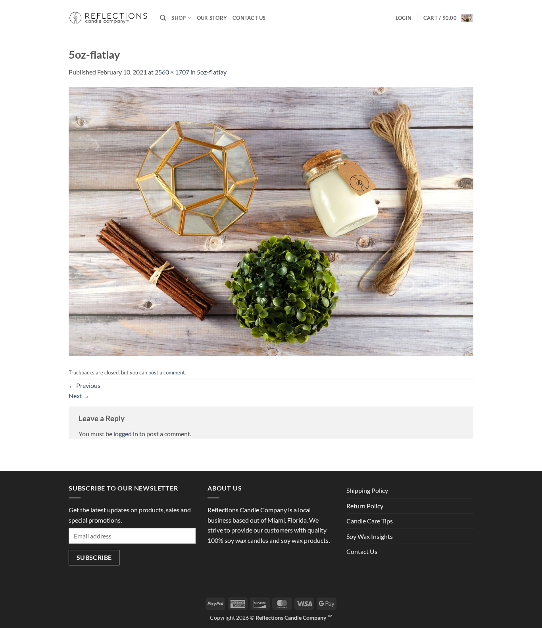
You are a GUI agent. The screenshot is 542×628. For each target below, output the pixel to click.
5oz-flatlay (212, 72)
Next (79, 395)
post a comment (166, 372)
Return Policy (364, 506)
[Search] (163, 17)
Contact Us (249, 18)
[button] (403, 18)
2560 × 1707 (172, 72)
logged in (125, 433)
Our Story (212, 18)
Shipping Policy (367, 490)
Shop (178, 18)
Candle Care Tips (369, 521)
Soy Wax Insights (369, 536)
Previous (84, 385)
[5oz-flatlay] (271, 220)
